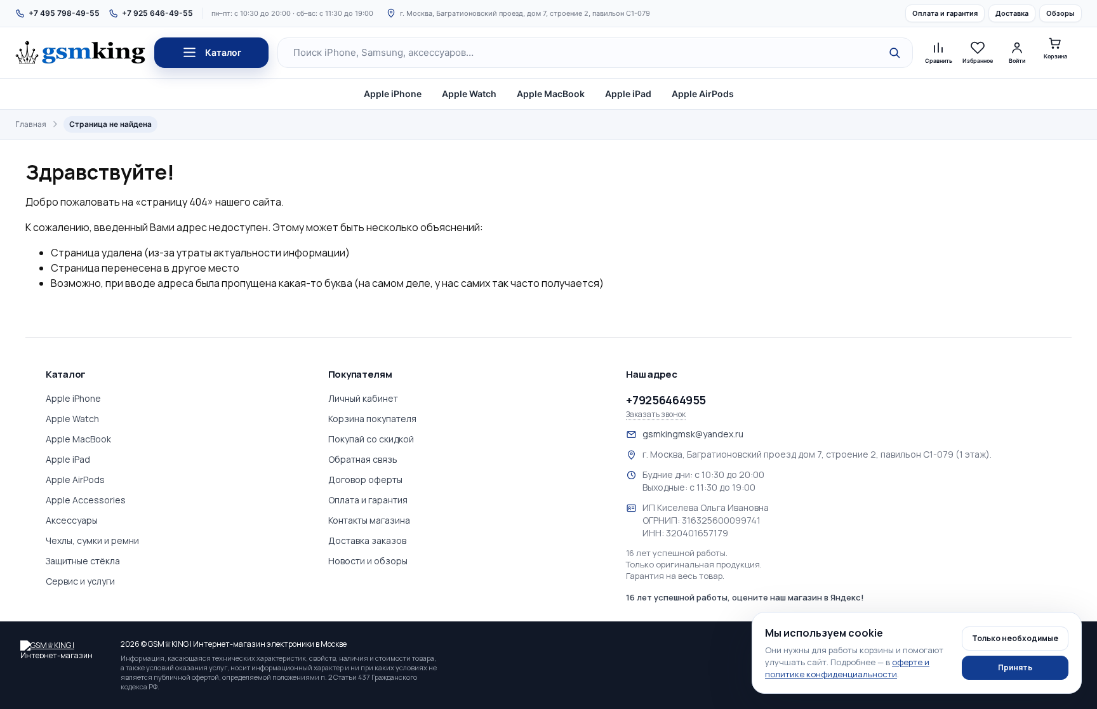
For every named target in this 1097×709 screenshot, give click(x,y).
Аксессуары (72, 520)
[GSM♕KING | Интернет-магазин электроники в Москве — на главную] (64, 649)
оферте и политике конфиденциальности (847, 668)
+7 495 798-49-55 (64, 13)
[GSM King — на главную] (80, 53)
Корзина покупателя (372, 419)
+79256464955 (666, 400)
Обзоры (1060, 13)
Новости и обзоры (368, 561)
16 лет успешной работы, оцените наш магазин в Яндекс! (745, 597)
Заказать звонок (656, 414)
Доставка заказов (367, 540)
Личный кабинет (363, 398)
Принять (1015, 667)
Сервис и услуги (80, 581)
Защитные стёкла (83, 561)
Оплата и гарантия (945, 13)
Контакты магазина (369, 520)
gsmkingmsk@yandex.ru (692, 434)
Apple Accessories (86, 500)
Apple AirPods (703, 93)
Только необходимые (1015, 638)
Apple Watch (469, 93)
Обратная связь (362, 459)
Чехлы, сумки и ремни (92, 540)
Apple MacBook (551, 93)
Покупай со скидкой (371, 439)
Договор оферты (365, 480)
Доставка (1011, 13)
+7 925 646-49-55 (157, 13)
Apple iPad (628, 93)
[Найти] (894, 52)
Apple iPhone (393, 93)
